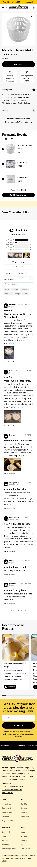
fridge (17, 294)
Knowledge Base (9, 848)
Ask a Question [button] (19, 267)
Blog (4, 836)
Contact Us (25, 848)
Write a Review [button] (19, 262)
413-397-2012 (7, 792)
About (23, 799)
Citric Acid (22, 162)
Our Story (24, 804)
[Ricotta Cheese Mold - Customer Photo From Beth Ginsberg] (18, 255)
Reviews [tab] (7, 273)
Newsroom (25, 816)
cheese (15, 290)
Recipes (5, 840)
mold (7, 290)
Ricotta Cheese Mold (10, 362)
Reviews (24, 808)
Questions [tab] (20, 273)
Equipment (6, 808)
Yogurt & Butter (8, 820)
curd (25, 294)
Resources (6, 827)
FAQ (22, 844)
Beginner (5, 816)
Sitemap (5, 844)
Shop (4, 799)
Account (24, 836)
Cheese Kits (7, 812)
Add (18, 195)
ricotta (24, 290)
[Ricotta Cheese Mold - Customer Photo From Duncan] (26, 255)
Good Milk (6, 832)
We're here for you (24, 122)
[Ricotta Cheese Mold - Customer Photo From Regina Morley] (11, 255)
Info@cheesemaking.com (12, 789)
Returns (24, 840)
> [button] (25, 610)
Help (23, 827)
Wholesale (25, 812)
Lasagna (8, 294)
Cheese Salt (23, 177)
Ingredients (6, 804)
